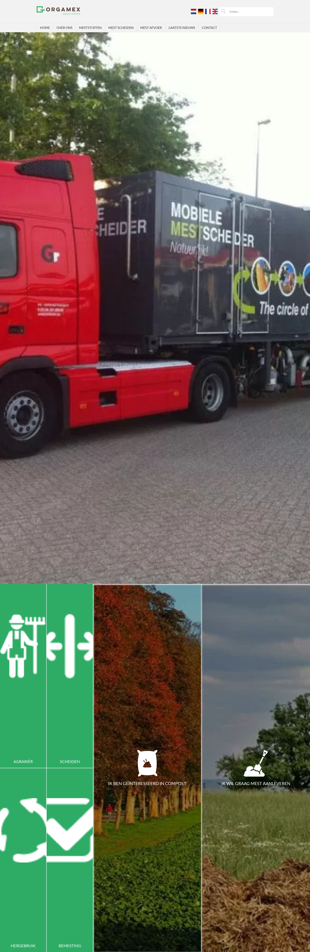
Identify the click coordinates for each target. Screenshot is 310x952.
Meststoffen (90, 28)
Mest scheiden (121, 28)
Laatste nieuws (182, 28)
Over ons (64, 28)
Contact (209, 28)
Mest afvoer (151, 28)
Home (45, 28)
